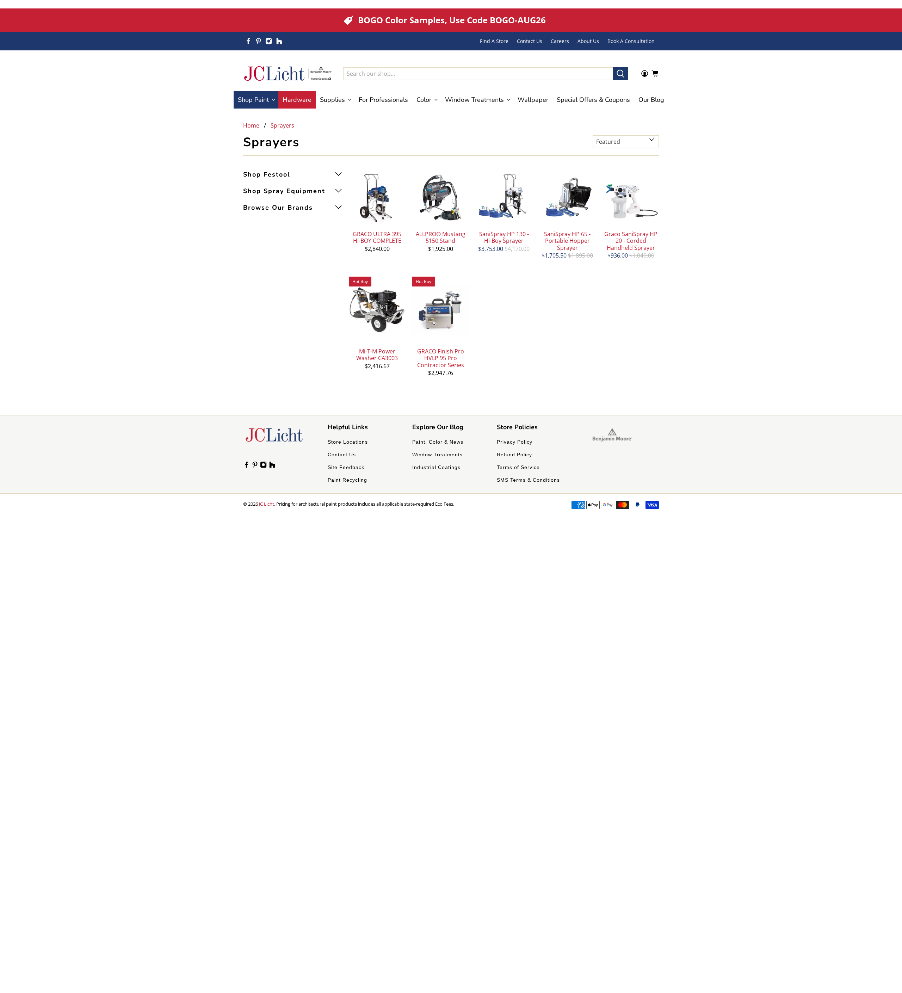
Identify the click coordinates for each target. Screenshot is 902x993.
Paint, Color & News (437, 442)
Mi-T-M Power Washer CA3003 (377, 354)
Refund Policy (514, 454)
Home (251, 125)
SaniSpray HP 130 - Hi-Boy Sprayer (504, 237)
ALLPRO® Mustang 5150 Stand (440, 237)
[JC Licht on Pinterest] (258, 41)
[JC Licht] (288, 73)
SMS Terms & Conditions (528, 480)
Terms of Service (518, 467)
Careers (560, 41)
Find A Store (494, 41)
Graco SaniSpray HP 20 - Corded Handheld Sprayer (630, 240)
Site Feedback (346, 467)
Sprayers (282, 125)
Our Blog (651, 99)
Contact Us (529, 41)
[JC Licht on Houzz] (279, 41)
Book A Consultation (631, 41)
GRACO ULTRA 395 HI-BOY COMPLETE (377, 237)
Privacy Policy (514, 442)
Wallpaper (533, 99)
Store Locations (348, 442)
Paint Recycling (347, 480)
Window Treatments (437, 454)
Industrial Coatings (436, 467)
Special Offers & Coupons (593, 99)
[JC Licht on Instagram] (268, 41)
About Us (588, 41)
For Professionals (383, 99)
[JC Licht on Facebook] (248, 41)
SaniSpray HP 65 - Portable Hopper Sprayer (567, 240)
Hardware (297, 99)
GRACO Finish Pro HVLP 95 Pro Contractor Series (440, 358)
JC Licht (266, 504)
